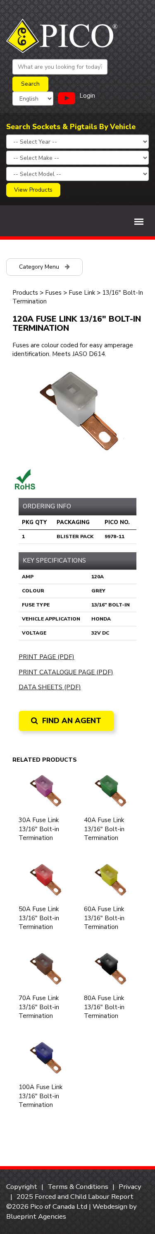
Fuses (53, 293)
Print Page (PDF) (46, 657)
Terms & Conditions (78, 1186)
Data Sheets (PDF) (50, 687)
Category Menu (40, 267)
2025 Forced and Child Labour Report (75, 1196)
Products (25, 293)
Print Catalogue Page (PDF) (66, 672)
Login (87, 95)
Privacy (130, 1186)
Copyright (21, 1186)
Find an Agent (70, 721)
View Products (33, 190)
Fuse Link (82, 293)
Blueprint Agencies (36, 1216)
